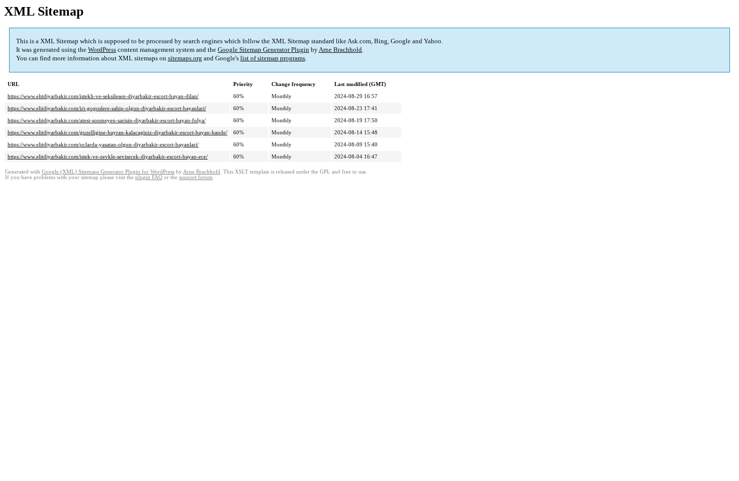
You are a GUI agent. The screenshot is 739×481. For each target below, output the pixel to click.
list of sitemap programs (272, 58)
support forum (196, 177)
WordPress (102, 49)
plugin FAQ (148, 177)
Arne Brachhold (340, 49)
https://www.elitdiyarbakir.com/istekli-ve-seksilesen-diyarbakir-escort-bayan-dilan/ (103, 96)
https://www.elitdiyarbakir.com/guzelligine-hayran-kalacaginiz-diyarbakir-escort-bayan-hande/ (117, 132)
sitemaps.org (185, 58)
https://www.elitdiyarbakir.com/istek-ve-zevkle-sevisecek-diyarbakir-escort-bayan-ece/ (108, 156)
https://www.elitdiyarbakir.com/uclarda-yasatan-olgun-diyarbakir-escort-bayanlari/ (103, 144)
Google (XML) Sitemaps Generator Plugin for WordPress (108, 172)
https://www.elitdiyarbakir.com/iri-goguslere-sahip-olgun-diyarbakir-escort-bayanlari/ (107, 108)
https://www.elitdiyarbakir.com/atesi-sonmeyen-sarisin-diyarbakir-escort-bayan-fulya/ (107, 120)
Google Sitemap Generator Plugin (263, 49)
